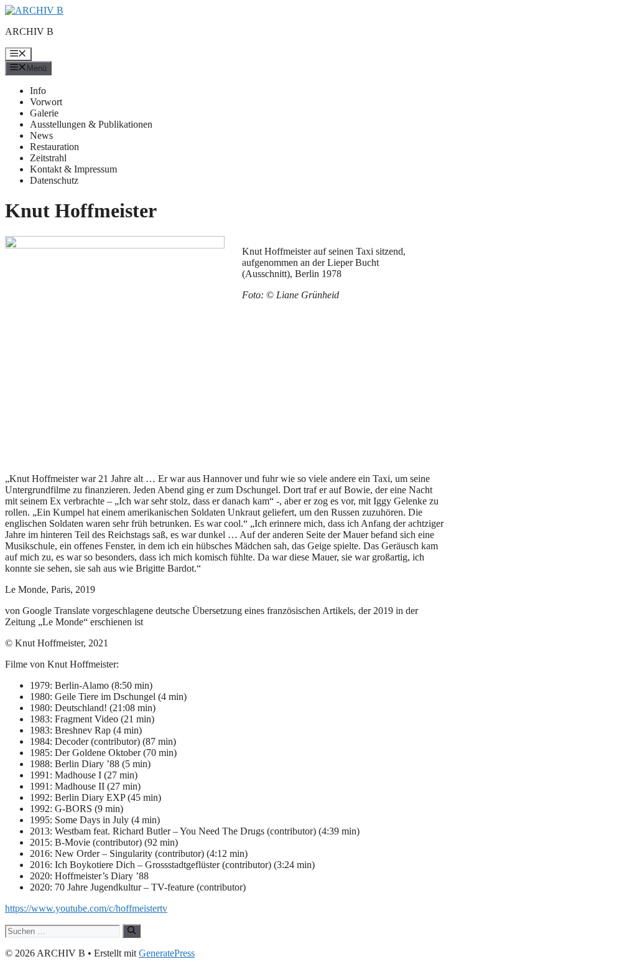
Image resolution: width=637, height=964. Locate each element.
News (41, 135)
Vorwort (46, 102)
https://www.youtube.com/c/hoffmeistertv (86, 908)
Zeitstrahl (48, 158)
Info (38, 90)
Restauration (54, 146)
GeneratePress (167, 953)
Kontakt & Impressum (73, 169)
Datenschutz (54, 180)
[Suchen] (132, 931)
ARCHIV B (29, 31)
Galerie (44, 113)
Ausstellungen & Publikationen (91, 124)
